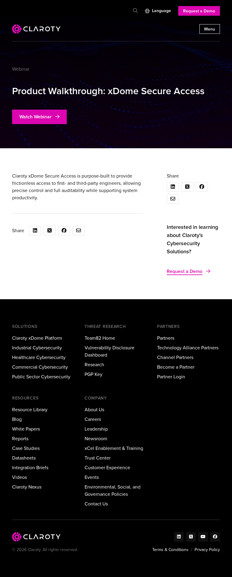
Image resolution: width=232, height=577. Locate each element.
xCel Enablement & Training (114, 448)
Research (94, 364)
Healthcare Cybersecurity (39, 357)
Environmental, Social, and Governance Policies (112, 490)
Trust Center (98, 457)
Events (92, 477)
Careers (93, 419)
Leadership (96, 428)
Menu (209, 29)
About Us (94, 409)
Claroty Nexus (26, 486)
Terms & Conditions (170, 550)
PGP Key (93, 374)
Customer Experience (107, 467)
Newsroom (96, 438)
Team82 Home (100, 338)
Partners (165, 338)
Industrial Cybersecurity (37, 347)
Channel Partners (175, 357)
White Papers (26, 428)
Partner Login (171, 376)
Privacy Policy (207, 550)
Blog (17, 419)
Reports (20, 438)
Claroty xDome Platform (37, 338)
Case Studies (26, 448)
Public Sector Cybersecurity (41, 376)
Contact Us (96, 503)
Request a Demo (199, 11)
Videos (19, 477)
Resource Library (29, 409)
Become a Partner (176, 367)
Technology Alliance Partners (187, 347)
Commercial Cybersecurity (40, 367)
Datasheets (24, 457)
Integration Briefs (30, 467)
